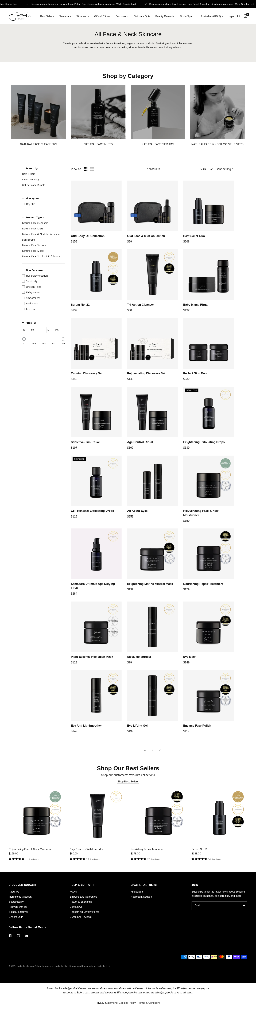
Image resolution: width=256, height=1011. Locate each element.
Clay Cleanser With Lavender (86, 849)
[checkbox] (43, 174)
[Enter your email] (243, 905)
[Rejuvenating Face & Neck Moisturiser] (36, 816)
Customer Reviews (81, 916)
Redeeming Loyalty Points (84, 911)
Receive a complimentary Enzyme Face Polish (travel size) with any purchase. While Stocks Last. (72, 4)
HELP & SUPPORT (82, 885)
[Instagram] (21, 936)
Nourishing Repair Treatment (147, 849)
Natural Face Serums (158, 144)
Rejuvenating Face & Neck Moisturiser (31, 849)
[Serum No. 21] (219, 816)
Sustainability (16, 901)
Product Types (35, 217)
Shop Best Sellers (128, 781)
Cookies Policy (127, 1002)
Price (31, 322)
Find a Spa (186, 16)
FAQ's (73, 891)
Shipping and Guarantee (83, 896)
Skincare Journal (18, 911)
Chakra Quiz (16, 916)
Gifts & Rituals (102, 16)
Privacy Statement (106, 1002)
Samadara (65, 16)
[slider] (24, 339)
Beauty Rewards (164, 16)
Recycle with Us (18, 906)
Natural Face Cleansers (38, 144)
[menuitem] (47, 16)
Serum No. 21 (199, 849)
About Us (14, 891)
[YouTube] (29, 936)
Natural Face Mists (98, 144)
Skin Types (32, 198)
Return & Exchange (81, 901)
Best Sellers (47, 16)
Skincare (81, 16)
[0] (244, 16)
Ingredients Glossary (20, 896)
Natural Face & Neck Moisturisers (217, 144)
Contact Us (76, 906)
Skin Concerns (34, 270)
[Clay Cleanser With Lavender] (97, 816)
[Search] (238, 16)
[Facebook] (12, 936)
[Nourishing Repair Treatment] (158, 816)
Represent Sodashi (141, 896)
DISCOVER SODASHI (23, 885)
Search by (32, 168)
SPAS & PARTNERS (144, 885)
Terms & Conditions (149, 1002)
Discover (121, 16)
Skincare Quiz (142, 16)
